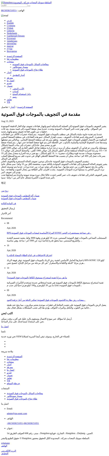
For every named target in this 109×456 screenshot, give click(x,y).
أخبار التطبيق (18, 75)
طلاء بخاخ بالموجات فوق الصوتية (27, 70)
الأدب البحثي (18, 88)
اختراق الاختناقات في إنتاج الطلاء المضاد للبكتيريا (29, 255)
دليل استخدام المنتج (21, 94)
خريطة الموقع (13, 383)
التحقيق (4, 453)
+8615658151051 (9, 10)
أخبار (9, 72)
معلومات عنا (13, 59)
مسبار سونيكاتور (20, 67)
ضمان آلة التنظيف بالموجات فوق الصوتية (20, 196)
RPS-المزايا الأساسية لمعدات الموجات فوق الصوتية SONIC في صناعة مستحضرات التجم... (49, 233)
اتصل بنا (10, 80)
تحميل (9, 86)
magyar (10, 46)
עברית (9, 48)
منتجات (10, 61)
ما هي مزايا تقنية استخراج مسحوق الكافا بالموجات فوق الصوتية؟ (37, 277)
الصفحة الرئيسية (14, 56)
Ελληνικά (11, 38)
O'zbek (10, 28)
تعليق (9, 99)
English (10, 23)
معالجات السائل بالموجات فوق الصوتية (30, 64)
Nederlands (12, 33)
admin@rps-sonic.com (17, 413)
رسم (14, 97)
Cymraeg (11, 25)
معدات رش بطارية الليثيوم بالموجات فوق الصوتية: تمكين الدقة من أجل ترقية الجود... (46, 300)
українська (12, 41)
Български (12, 51)
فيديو (9, 83)
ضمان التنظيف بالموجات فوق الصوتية (18, 198)
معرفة (10, 78)
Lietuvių (10, 30)
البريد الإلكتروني (8, 451)
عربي (9, 20)
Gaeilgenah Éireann (16, 36)
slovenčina (11, 43)
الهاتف (4, 446)
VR (8, 102)
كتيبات (15, 91)
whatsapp (5, 443)
